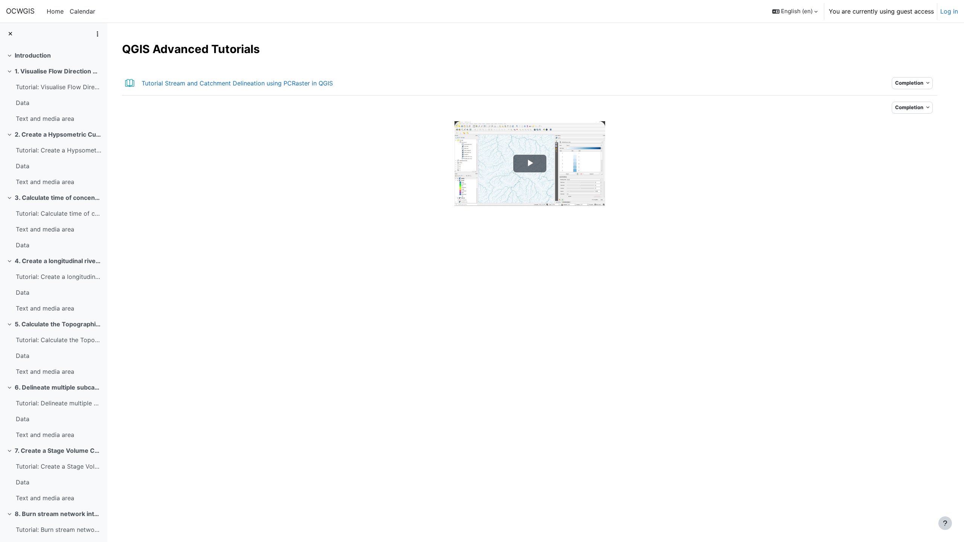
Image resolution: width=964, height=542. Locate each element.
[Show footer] (945, 523)
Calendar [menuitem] (82, 11)
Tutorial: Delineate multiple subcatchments (58, 403)
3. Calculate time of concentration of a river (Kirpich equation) (58, 197)
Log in (949, 11)
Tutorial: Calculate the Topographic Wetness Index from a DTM (58, 340)
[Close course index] (10, 34)
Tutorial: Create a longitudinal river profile (58, 276)
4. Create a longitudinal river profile (58, 261)
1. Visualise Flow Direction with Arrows (58, 71)
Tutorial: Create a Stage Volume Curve (58, 466)
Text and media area (45, 118)
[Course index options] (97, 34)
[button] (794, 11)
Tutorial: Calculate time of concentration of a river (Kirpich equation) (58, 213)
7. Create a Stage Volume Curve (58, 450)
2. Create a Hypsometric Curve (58, 134)
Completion (909, 83)
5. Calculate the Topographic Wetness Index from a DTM (58, 324)
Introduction (33, 55)
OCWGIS (20, 11)
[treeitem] (53, 55)
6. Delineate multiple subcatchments (58, 387)
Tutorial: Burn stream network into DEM (58, 529)
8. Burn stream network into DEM (58, 514)
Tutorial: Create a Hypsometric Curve (58, 150)
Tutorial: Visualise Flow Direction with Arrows (58, 87)
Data (22, 103)
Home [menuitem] (55, 11)
